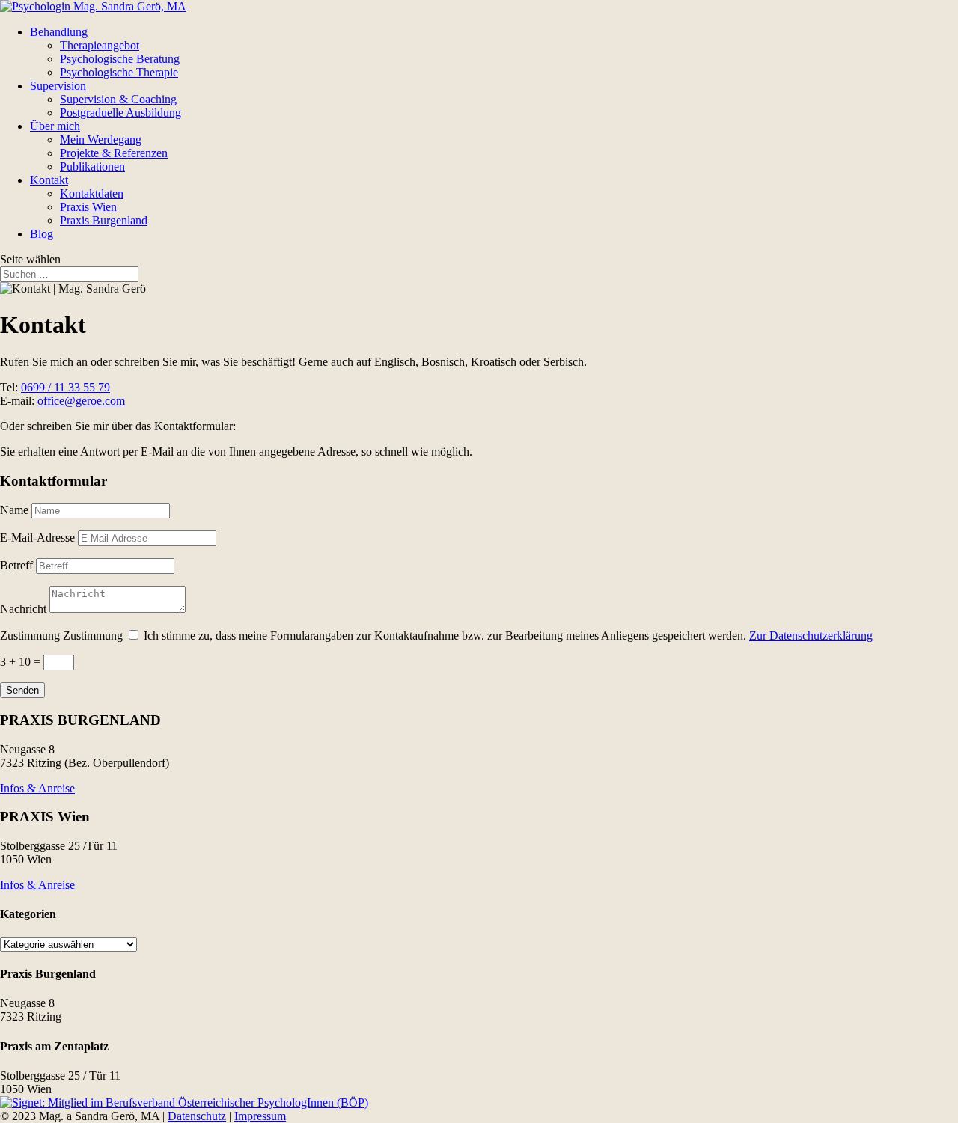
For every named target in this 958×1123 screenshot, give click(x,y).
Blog (41, 233)
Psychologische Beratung (120, 58)
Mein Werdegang (100, 139)
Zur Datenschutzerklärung (811, 635)
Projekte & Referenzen (114, 153)
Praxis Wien (88, 207)
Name (14, 510)
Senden (22, 690)
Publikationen (92, 166)
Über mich (55, 126)
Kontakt (49, 180)
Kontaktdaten (91, 193)
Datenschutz (197, 1116)
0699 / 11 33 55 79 (65, 387)
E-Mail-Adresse (37, 537)
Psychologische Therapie (119, 72)
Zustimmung (30, 635)
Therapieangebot (99, 45)
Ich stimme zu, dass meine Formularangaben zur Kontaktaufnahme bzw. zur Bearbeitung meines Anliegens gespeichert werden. (508, 635)
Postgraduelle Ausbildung (120, 112)
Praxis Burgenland (103, 220)
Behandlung (59, 31)
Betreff (16, 565)
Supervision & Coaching (118, 99)
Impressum (260, 1116)
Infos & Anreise (37, 788)
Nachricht (23, 608)
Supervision (58, 85)
